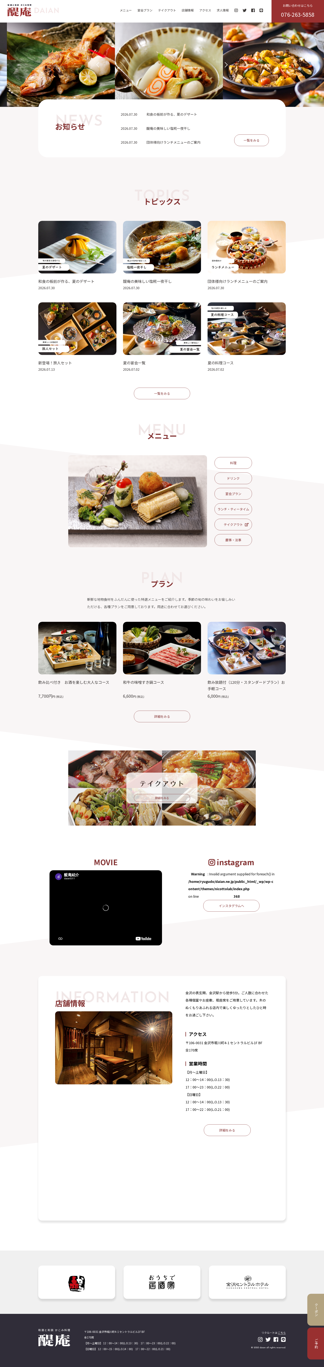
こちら (282, 1333)
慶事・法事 (233, 539)
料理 (233, 462)
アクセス (205, 10)
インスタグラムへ (231, 905)
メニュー (126, 10)
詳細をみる (162, 716)
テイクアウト (167, 10)
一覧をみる (252, 140)
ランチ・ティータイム (233, 509)
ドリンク (233, 478)
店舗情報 (188, 10)
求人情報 (223, 10)
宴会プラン (144, 10)
